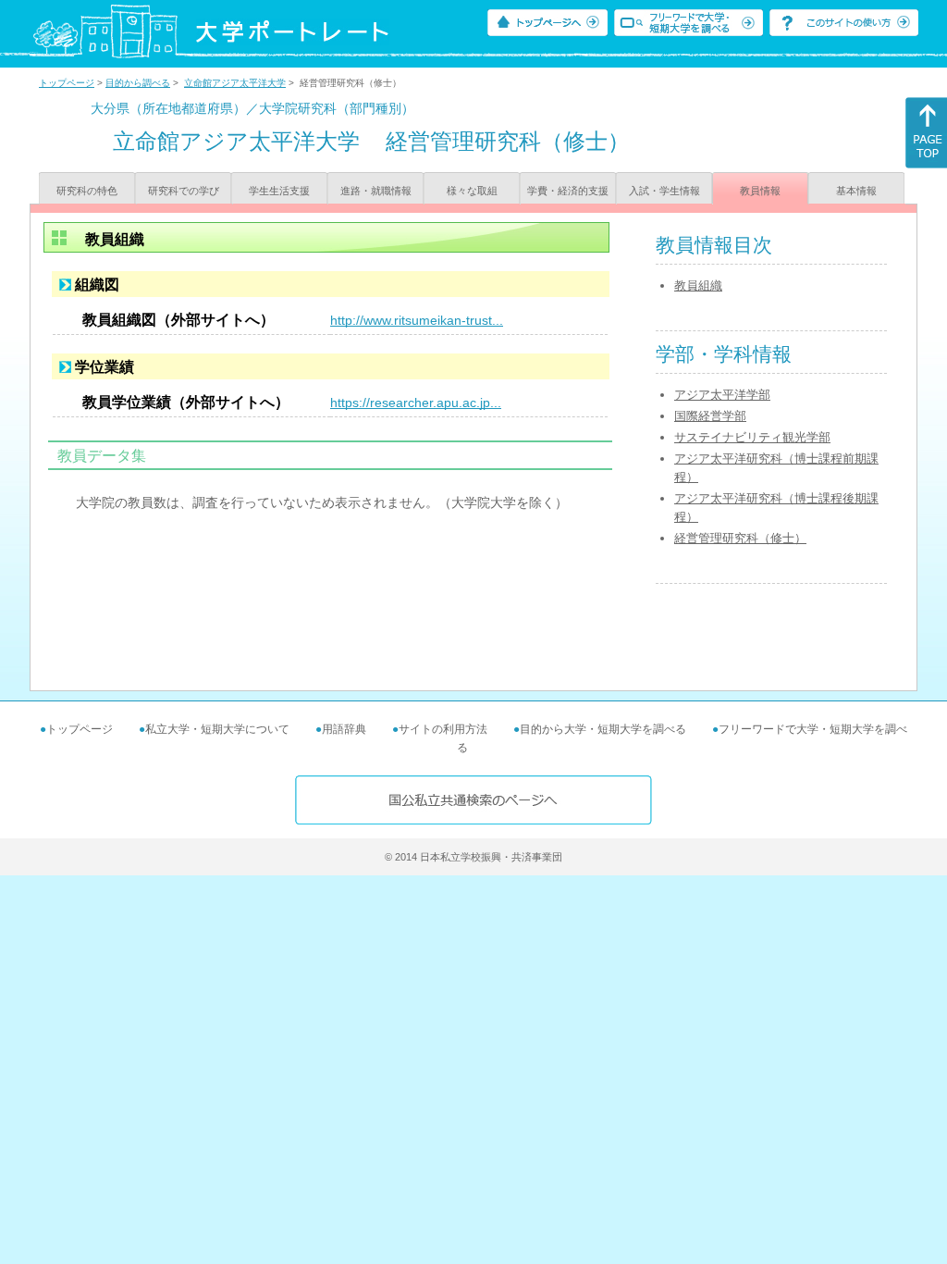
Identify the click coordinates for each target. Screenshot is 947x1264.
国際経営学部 (710, 416)
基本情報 (856, 190)
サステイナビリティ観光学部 (752, 437)
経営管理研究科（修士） (740, 538)
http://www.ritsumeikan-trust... (416, 320)
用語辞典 (344, 729)
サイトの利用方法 (443, 729)
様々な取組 (472, 190)
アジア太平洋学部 (722, 395)
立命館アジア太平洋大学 (235, 83)
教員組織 (698, 285)
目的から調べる (137, 83)
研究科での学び (183, 190)
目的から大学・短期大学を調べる (603, 729)
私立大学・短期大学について (217, 729)
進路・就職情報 (376, 190)
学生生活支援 (279, 190)
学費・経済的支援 (568, 190)
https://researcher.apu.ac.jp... (415, 402)
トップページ (66, 83)
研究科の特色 (86, 190)
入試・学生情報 (664, 190)
